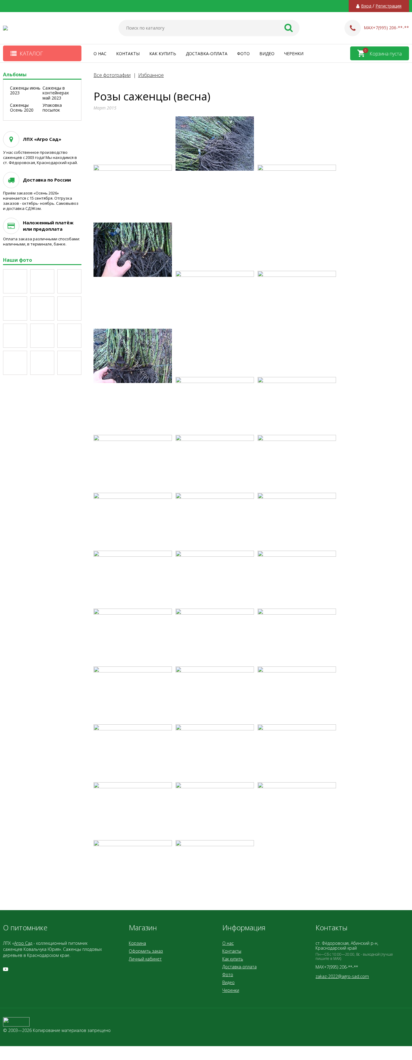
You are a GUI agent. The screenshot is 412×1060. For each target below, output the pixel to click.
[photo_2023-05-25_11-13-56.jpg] (69, 363)
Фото (243, 53)
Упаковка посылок (52, 107)
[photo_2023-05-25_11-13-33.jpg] (42, 308)
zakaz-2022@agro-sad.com (342, 976)
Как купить (162, 53)
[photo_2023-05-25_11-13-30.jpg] (15, 335)
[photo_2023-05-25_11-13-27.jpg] (15, 281)
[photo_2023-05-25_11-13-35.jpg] (15, 308)
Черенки (293, 53)
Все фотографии (112, 75)
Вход (366, 6)
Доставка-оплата (206, 53)
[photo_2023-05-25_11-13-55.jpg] (42, 363)
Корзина (137, 943)
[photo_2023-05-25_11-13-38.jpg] (69, 335)
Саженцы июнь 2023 (25, 90)
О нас (99, 53)
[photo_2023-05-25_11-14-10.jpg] (42, 281)
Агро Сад (23, 943)
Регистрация (388, 6)
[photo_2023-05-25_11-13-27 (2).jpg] (69, 308)
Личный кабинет (145, 959)
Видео (266, 53)
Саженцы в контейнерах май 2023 (56, 93)
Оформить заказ (146, 951)
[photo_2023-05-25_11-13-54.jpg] (15, 363)
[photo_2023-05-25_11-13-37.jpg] (42, 335)
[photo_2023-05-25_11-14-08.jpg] (69, 281)
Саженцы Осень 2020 (21, 107)
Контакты (128, 53)
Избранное (151, 75)
